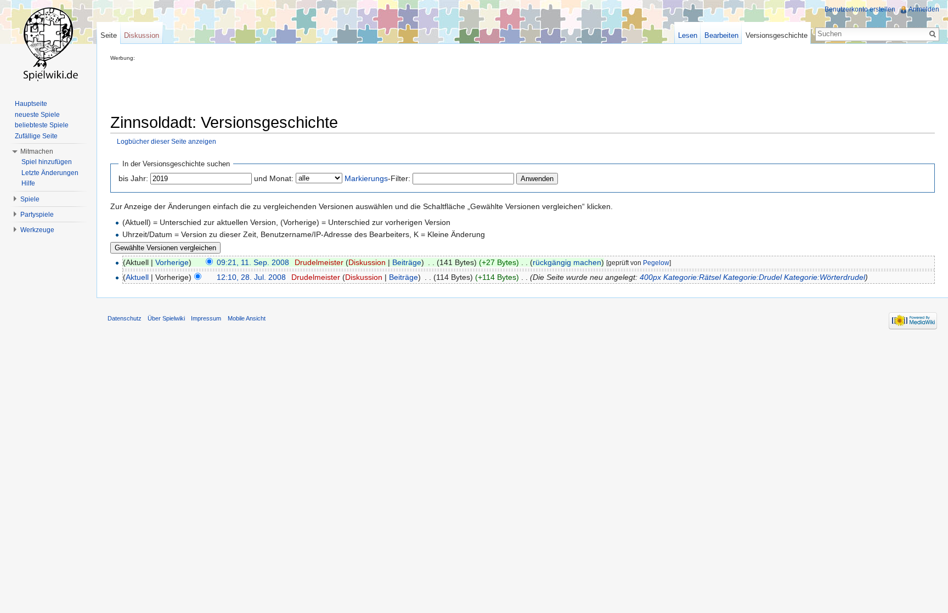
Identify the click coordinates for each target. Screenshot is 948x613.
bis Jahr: (133, 178)
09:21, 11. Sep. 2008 (253, 262)
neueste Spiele (37, 115)
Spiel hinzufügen (46, 162)
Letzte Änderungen (49, 173)
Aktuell (137, 277)
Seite (108, 35)
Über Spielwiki (166, 318)
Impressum (206, 318)
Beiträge (406, 262)
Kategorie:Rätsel (692, 277)
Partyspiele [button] (37, 214)
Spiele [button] (30, 199)
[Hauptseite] (48, 44)
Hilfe (28, 183)
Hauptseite (31, 104)
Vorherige (172, 262)
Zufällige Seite (36, 136)
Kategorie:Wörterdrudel (824, 277)
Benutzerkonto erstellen (860, 9)
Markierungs (366, 178)
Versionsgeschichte (777, 35)
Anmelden (924, 9)
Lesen (687, 35)
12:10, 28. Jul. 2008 (251, 277)
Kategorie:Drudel (752, 277)
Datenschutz (125, 318)
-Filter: (377, 178)
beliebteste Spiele (42, 125)
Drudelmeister (319, 262)
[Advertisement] (310, 85)
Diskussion (367, 262)
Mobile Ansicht (247, 318)
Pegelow (656, 263)
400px (650, 277)
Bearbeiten (721, 35)
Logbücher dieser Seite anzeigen (166, 141)
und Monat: (274, 178)
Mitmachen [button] (36, 151)
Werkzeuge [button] (37, 230)
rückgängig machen (567, 262)
